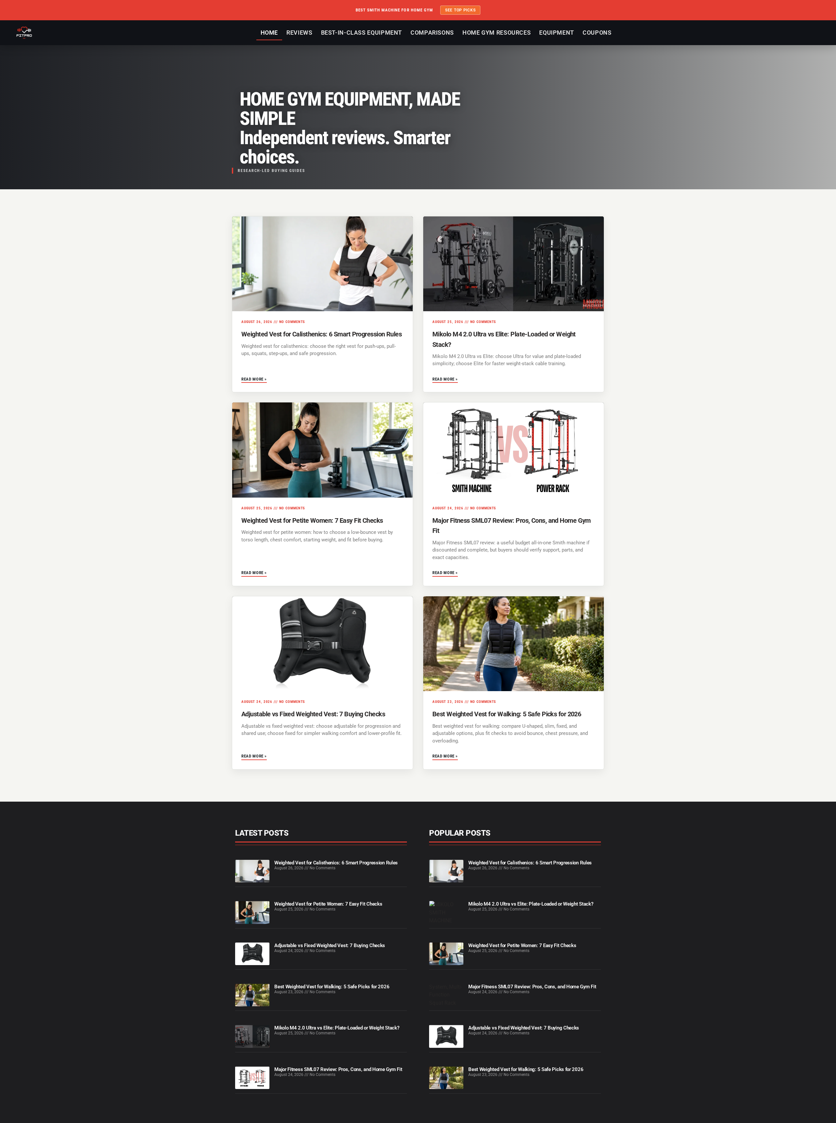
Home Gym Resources (496, 32)
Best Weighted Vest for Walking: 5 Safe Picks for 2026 (506, 714)
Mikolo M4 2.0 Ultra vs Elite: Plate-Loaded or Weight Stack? (336, 1028)
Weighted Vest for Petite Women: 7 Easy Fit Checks (312, 520)
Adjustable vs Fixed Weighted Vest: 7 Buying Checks (313, 714)
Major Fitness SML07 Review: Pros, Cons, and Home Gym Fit (338, 1069)
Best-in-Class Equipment (361, 32)
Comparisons (432, 32)
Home (269, 32)
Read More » (254, 379)
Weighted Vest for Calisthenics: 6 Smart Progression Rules (321, 334)
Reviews (299, 32)
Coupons (597, 32)
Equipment (556, 32)
